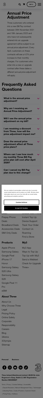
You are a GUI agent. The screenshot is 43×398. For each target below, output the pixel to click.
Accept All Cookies (21, 208)
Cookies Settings (21, 202)
